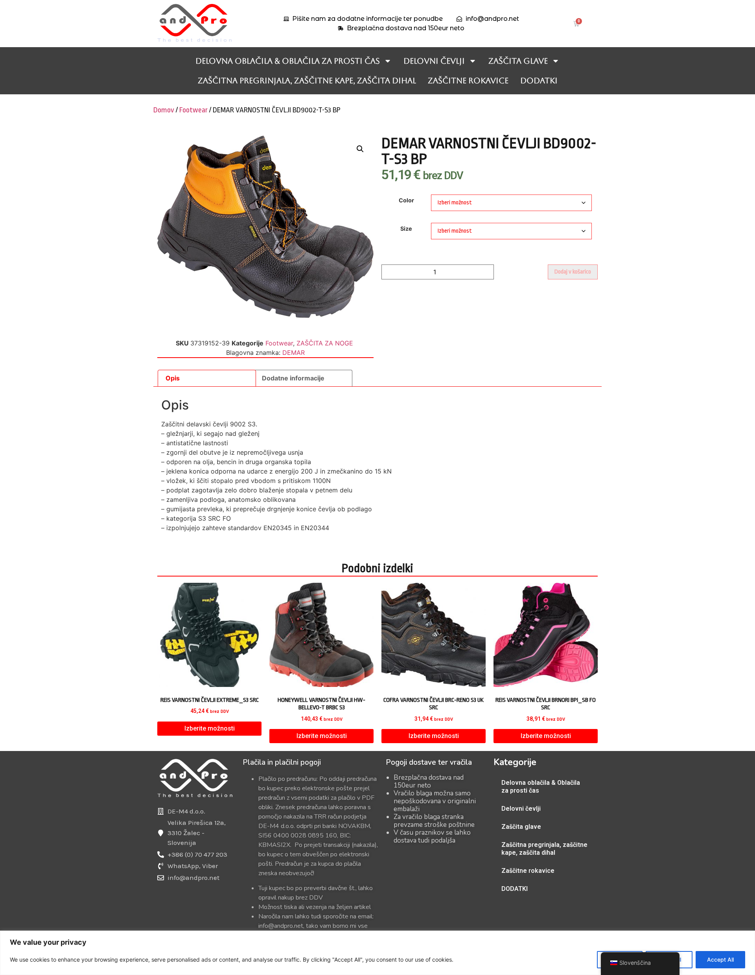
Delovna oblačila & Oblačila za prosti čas (287, 61)
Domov (163, 110)
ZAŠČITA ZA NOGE (324, 343)
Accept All (720, 959)
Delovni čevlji (434, 61)
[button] (360, 149)
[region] (377, 953)
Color (406, 200)
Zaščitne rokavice (468, 80)
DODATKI (539, 80)
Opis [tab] (173, 378)
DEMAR (293, 352)
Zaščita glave (518, 61)
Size (406, 228)
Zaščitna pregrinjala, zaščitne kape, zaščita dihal (307, 80)
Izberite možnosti (209, 728)
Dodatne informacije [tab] (293, 378)
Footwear (193, 110)
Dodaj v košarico (572, 271)
